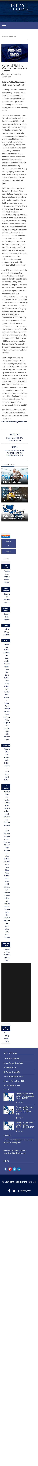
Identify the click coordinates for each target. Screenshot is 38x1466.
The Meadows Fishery (7, 800)
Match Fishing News (11, 1076)
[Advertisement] (16, 992)
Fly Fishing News (10, 1072)
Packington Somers (7, 901)
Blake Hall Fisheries (7, 915)
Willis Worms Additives (6, 632)
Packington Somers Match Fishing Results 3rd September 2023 (13, 516)
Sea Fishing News (10, 1085)
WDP (29, 1191)
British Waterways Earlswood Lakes (6, 889)
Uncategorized (6, 77)
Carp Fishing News (10, 1058)
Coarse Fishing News (11, 1063)
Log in (8, 551)
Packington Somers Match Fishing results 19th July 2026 (25, 1096)
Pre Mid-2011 (17, 74)
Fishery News (8, 1067)
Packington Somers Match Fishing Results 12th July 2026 (24, 1110)
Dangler (7, 582)
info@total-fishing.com (12, 1142)
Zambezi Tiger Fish (7, 731)
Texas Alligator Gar (7, 723)
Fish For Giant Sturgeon (7, 714)
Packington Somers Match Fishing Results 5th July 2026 (25, 1124)
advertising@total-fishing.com (15, 1153)
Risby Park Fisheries (7, 934)
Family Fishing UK (6, 686)
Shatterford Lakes (7, 853)
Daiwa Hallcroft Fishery (7, 808)
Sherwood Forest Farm (7, 845)
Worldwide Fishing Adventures (7, 649)
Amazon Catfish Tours (7, 667)
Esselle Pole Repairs (7, 617)
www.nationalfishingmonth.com (14, 421)
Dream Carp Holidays (7, 706)
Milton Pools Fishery (6, 873)
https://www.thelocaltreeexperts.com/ (7, 954)
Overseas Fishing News (12, 1081)
